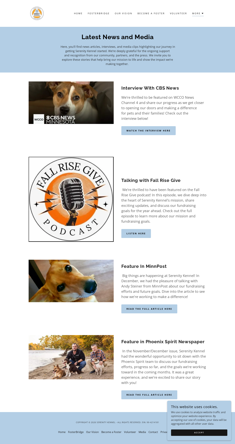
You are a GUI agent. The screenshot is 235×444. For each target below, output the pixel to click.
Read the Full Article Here (149, 308)
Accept (199, 432)
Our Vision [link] (123, 13)
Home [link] (78, 13)
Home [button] (62, 432)
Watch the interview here (148, 130)
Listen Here (136, 233)
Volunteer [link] (178, 13)
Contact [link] (153, 432)
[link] (37, 13)
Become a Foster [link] (151, 13)
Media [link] (142, 432)
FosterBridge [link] (99, 13)
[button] (198, 13)
